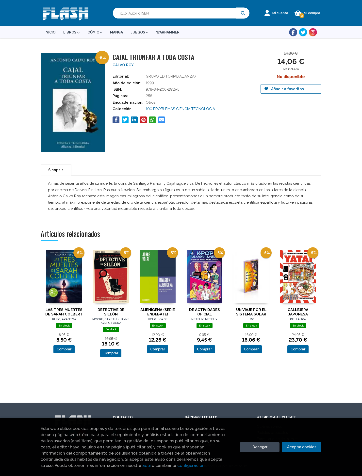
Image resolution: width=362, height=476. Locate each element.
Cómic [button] (93, 32)
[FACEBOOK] (293, 32)
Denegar (259, 447)
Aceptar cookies (301, 447)
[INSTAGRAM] (313, 32)
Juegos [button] (138, 32)
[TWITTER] (303, 32)
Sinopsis (56, 170)
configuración (191, 465)
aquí (146, 465)
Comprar (64, 349)
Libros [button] (70, 32)
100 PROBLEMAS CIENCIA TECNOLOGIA (180, 109)
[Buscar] (242, 13)
